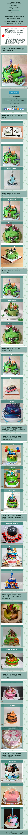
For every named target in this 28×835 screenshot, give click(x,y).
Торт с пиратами (12, 761)
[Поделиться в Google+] (8, 109)
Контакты (21, 21)
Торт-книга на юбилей (11, 121)
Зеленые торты (7, 439)
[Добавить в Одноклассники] (18, 109)
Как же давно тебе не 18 (12, 523)
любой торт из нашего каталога (15, 832)
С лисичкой (12, 705)
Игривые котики (12, 682)
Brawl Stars (11, 546)
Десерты (19, 18)
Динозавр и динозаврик (11, 649)
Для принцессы (12, 784)
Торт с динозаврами (12, 246)
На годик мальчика (11, 168)
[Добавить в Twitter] (20, 109)
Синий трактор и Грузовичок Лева (11, 444)
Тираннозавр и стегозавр (12, 602)
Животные (5, 272)
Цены (15, 23)
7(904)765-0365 (14, 8)
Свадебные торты (20, 16)
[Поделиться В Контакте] (23, 109)
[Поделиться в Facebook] (5, 109)
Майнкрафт (12, 467)
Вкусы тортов (7, 21)
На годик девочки (12, 728)
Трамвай (12, 378)
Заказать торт (14, 12)
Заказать (14, 92)
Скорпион (12, 401)
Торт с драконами (11, 145)
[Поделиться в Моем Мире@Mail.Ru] (15, 109)
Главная (6, 16)
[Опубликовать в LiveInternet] (10, 109)
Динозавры (5, 195)
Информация (10, 23)
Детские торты (11, 16)
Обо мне (19, 23)
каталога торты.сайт (7, 428)
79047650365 (9, 429)
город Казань (14, 5)
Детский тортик (12, 300)
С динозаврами (11, 222)
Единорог (12, 808)
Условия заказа (14, 21)
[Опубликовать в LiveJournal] (13, 109)
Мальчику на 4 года (11, 570)
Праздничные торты (11, 18)
